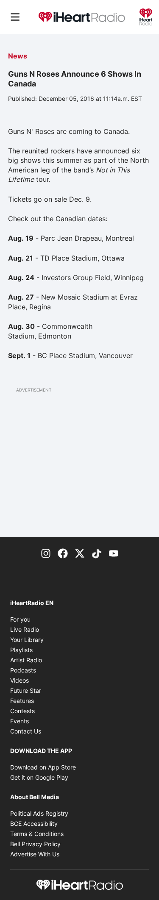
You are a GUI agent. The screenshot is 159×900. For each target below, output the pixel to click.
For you (20, 619)
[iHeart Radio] (145, 16)
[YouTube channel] (114, 552)
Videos (19, 680)
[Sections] (15, 16)
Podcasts (23, 670)
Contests (22, 710)
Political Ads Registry (39, 813)
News (17, 56)
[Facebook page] (63, 552)
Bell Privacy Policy (35, 843)
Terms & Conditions (37, 833)
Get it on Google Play (39, 777)
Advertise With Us (34, 854)
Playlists (21, 649)
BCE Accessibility (34, 823)
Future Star (25, 690)
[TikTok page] (97, 552)
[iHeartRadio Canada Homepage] (82, 17)
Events (19, 721)
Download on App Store (43, 767)
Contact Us (25, 731)
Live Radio (24, 629)
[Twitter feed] (80, 552)
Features (22, 700)
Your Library (27, 639)
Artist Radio (26, 660)
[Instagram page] (46, 552)
